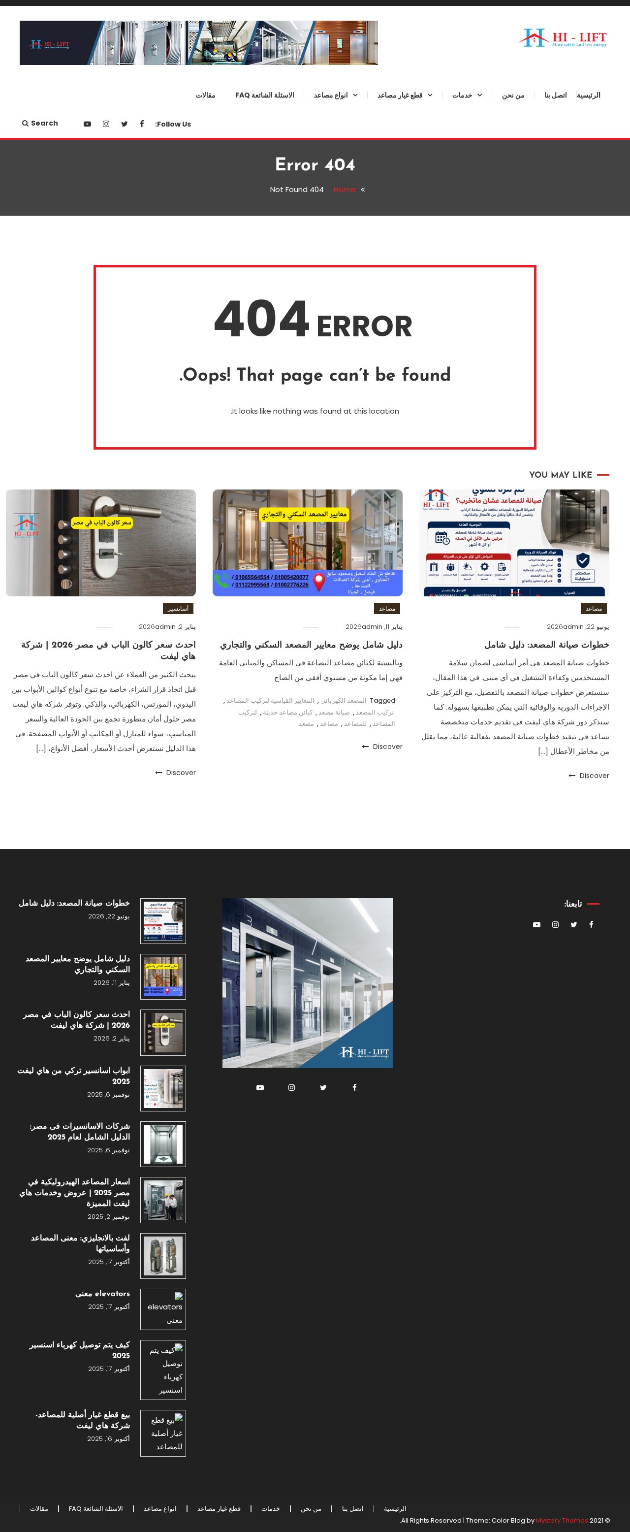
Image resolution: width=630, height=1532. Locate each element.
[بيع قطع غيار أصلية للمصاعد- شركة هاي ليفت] (163, 1433)
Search (44, 123)
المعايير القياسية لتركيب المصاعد (270, 700)
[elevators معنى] (163, 1309)
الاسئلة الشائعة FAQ (264, 95)
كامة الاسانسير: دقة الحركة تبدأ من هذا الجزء (383, 369)
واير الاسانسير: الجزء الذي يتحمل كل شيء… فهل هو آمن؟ (381, 832)
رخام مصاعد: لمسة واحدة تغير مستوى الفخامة (390, 648)
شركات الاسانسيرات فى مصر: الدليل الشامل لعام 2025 (80, 1132)
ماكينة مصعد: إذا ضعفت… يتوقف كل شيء (381, 488)
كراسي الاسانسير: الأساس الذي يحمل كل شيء (388, 1032)
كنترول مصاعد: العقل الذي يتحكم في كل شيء (381, 1112)
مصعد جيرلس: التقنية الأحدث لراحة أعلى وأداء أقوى (308, 249)
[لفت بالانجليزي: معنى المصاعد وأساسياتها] (163, 1256)
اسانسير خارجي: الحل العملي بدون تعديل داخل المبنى (308, 289)
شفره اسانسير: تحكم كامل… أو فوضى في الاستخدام (388, 793)
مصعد (306, 723)
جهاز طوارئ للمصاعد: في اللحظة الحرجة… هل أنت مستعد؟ (386, 169)
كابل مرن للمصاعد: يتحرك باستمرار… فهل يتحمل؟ (396, 912)
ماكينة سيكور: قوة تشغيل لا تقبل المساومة (387, 1072)
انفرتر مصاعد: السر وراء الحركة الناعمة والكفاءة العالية (388, 329)
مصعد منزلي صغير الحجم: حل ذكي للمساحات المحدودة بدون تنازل (308, 369)
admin (573, 626)
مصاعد (594, 608)
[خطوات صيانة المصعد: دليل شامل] (163, 921)
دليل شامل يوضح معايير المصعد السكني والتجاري (311, 645)
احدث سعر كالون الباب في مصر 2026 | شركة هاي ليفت (76, 1020)
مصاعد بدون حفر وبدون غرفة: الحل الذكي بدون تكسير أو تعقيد (308, 129)
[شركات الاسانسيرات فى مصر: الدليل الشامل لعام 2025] (163, 1144)
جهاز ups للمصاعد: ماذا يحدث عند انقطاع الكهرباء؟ (385, 289)
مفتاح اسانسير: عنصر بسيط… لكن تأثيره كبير (385, 952)
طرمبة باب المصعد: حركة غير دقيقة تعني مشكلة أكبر (382, 568)
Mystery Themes (562, 1520)
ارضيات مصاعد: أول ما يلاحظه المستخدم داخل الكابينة (390, 872)
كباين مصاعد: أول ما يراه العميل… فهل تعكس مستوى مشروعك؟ (385, 129)
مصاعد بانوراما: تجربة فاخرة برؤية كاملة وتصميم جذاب (309, 448)
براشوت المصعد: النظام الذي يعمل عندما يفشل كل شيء (384, 209)
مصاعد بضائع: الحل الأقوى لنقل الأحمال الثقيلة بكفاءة (314, 169)
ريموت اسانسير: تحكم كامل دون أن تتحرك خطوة (383, 713)
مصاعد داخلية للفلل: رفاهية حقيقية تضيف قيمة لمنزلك (309, 329)
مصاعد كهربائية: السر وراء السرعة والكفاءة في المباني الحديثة (309, 488)
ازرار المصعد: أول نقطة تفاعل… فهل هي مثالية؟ (381, 992)
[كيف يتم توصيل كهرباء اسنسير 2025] (163, 1370)
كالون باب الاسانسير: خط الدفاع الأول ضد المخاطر (388, 608)
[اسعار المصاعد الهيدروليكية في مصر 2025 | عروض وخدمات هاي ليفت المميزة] (163, 1200)
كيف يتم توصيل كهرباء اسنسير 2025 (80, 1350)
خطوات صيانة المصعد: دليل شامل (546, 645)
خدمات (462, 95)
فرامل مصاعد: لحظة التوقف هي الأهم (387, 528)
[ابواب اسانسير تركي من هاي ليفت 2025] (163, 1088)
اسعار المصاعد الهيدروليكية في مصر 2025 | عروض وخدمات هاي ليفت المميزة (74, 1193)
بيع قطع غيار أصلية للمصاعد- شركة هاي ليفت (82, 1420)
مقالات (206, 95)
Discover (593, 776)
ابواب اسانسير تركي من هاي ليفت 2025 (73, 1076)
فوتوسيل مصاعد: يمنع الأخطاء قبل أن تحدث (385, 448)
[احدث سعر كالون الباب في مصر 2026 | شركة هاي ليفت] (163, 1032)
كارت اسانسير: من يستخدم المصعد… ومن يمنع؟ (394, 408)
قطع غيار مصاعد (400, 95)
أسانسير (178, 608)
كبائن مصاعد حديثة (288, 712)
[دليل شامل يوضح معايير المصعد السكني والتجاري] (163, 977)
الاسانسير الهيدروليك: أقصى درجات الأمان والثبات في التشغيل (308, 209)
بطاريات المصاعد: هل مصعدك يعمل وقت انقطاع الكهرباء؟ (382, 753)
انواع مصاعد (331, 95)
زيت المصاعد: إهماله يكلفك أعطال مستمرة (384, 1152)
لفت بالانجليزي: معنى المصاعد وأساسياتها (80, 1244)
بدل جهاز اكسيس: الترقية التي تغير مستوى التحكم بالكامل (384, 1191)
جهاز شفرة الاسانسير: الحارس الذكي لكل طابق (390, 249)
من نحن (513, 95)
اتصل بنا (555, 95)
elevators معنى (102, 1294)
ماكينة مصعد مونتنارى (402, 680)
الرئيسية (588, 95)
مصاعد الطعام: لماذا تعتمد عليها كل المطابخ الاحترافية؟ (309, 408)
